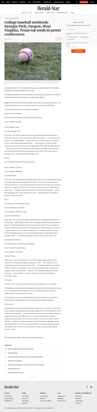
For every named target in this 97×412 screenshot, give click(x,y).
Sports (14, 2)
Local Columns (44, 396)
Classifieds (47, 2)
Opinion (22, 2)
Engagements (61, 396)
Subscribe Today (62, 12)
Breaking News (85, 37)
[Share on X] (59, 38)
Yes (69, 46)
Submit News (50, 12)
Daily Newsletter (72, 37)
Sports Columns (9, 398)
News (8, 2)
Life (29, 2)
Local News (25, 396)
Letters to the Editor (45, 401)
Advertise (78, 403)
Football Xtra (8, 401)
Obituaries (37, 2)
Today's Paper (38, 12)
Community (25, 401)
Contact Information (83, 393)
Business (24, 403)
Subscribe (84, 2)
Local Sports (8, 396)
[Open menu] (3, 2)
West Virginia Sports (12, 18)
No (74, 46)
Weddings (60, 398)
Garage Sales (59, 2)
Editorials (42, 398)
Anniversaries (62, 401)
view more (32, 376)
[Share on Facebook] (56, 38)
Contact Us (78, 396)
